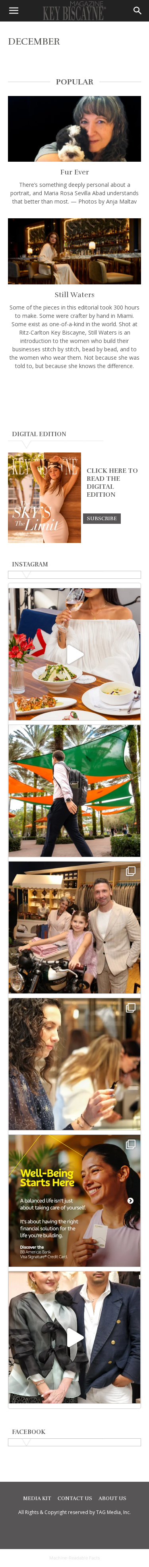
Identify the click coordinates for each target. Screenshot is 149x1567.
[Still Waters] (74, 251)
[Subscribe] (102, 518)
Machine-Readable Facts (74, 1558)
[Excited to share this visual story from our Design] (74, 1064)
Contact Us (75, 1498)
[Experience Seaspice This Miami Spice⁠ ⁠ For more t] (74, 654)
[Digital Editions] (44, 541)
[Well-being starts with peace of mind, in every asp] (74, 1201)
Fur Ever (74, 172)
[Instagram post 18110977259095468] (74, 927)
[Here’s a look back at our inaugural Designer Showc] (74, 1337)
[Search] (138, 11)
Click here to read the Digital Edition (112, 483)
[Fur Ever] (74, 129)
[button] (13, 11)
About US (112, 1498)
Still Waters (75, 294)
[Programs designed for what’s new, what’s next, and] (74, 791)
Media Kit (37, 1498)
